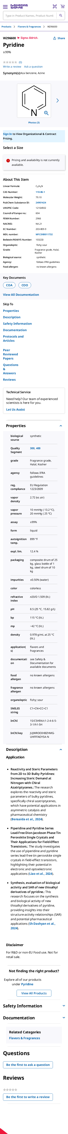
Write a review (12, 66)
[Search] (60, 15)
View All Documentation (21, 295)
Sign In (7, 134)
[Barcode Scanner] (55, 6)
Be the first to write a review (29, 1098)
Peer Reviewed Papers (10, 354)
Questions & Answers (10, 369)
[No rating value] (11, 62)
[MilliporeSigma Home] (19, 6)
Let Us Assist (15, 409)
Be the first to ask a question (28, 1065)
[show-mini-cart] (62, 6)
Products (6, 26)
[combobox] (34, 15)
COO (25, 285)
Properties (11, 311)
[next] (58, 100)
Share (61, 38)
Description (11, 317)
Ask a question (33, 66)
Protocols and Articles (13, 338)
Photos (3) (34, 122)
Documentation (15, 330)
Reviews (9, 379)
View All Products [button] (33, 993)
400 (38, 448)
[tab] (10, 26)
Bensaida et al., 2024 (27, 819)
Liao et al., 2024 (40, 874)
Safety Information (17, 323)
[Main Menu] (5, 6)
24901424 (41, 202)
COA (9, 285)
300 (32, 448)
